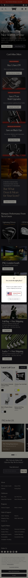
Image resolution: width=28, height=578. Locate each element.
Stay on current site (14, 299)
